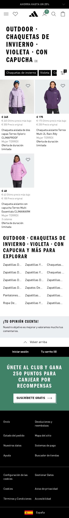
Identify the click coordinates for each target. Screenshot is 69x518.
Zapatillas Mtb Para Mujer (53, 304)
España (40, 512)
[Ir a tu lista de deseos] (15, 14)
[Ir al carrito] (62, 14)
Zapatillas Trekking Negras (53, 296)
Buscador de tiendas (47, 455)
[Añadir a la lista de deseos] (28, 86)
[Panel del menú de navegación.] (6, 14)
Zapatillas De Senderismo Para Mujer (34, 281)
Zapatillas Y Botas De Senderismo (33, 265)
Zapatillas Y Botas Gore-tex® (33, 304)
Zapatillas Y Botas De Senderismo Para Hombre (34, 273)
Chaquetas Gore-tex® (54, 265)
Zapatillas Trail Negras (55, 288)
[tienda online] (33, 15)
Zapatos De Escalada (32, 288)
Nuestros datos (12, 445)
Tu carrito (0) (49, 352)
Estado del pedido (13, 435)
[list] (28, 73)
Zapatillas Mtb (31, 296)
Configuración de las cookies (15, 477)
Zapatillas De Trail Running (12, 265)
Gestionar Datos (44, 475)
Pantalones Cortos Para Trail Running (12, 296)
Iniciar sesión (20, 352)
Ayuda (7, 455)
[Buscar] (53, 14)
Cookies (8, 489)
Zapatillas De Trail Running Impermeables (13, 273)
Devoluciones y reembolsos (43, 424)
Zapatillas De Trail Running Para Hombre (12, 281)
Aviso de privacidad (46, 489)
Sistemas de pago (45, 445)
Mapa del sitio (43, 435)
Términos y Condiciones (17, 499)
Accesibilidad (43, 499)
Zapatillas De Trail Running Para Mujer (12, 288)
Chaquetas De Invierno (56, 273)
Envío (6, 422)
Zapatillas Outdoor (53, 281)
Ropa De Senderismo (11, 304)
